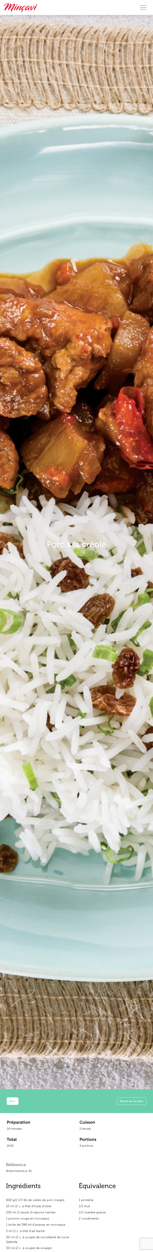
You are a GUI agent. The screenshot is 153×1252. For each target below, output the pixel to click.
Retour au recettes (131, 1101)
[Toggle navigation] (143, 7)
